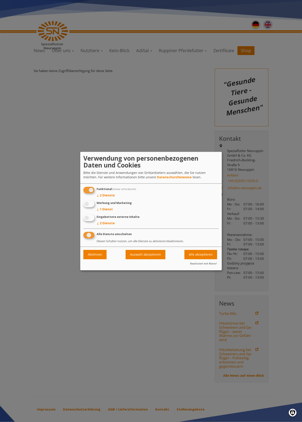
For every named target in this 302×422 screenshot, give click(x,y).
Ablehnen (95, 254)
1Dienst (105, 209)
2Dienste (106, 195)
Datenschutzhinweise (174, 177)
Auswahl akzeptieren (145, 254)
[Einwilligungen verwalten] (292, 412)
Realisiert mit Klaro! (203, 263)
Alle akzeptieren (201, 254)
